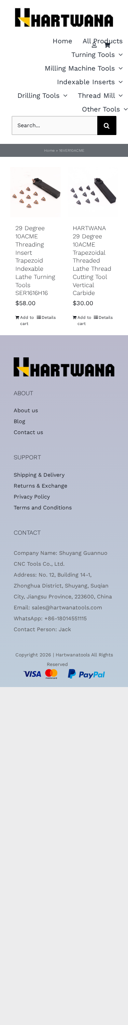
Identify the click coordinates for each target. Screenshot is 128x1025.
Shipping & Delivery (39, 475)
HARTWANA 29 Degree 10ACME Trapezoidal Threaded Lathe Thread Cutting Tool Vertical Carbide (92, 260)
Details (49, 317)
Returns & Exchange (40, 485)
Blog (19, 421)
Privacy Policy (32, 496)
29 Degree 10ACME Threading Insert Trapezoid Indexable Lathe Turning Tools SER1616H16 (35, 260)
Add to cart (27, 320)
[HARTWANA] (64, 360)
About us (26, 410)
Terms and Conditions (43, 507)
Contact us (28, 432)
